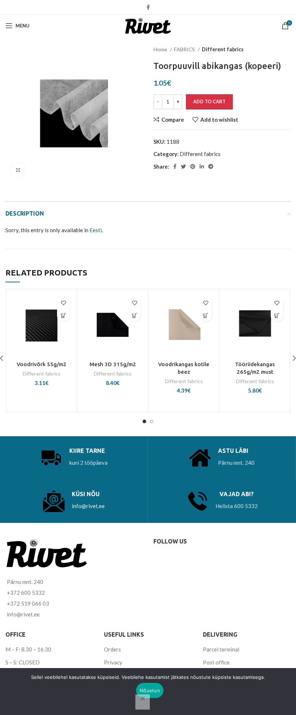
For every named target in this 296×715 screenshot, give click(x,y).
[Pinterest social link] (192, 166)
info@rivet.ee (88, 506)
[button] (134, 315)
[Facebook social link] (148, 7)
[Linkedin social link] (201, 166)
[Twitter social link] (183, 166)
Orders (112, 649)
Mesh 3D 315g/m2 (113, 364)
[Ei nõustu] (142, 702)
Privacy (113, 662)
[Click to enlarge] (18, 170)
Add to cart (209, 101)
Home (160, 49)
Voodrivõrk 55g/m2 (41, 364)
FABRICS (185, 49)
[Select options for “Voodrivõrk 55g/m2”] (63, 315)
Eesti (96, 230)
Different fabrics (223, 49)
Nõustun (150, 690)
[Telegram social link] (211, 166)
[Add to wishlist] (63, 302)
